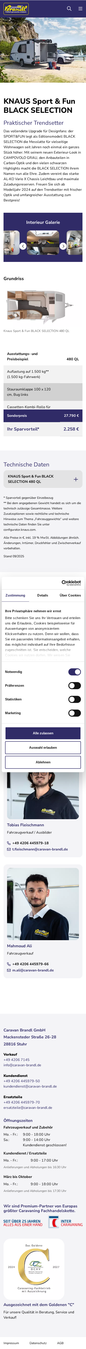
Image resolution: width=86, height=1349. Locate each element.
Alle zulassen (43, 733)
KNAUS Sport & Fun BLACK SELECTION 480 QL (31, 479)
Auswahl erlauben (43, 747)
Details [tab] (42, 595)
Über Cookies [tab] (70, 595)
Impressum (11, 1343)
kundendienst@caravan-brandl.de (30, 1086)
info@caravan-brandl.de (22, 1065)
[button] (22, 246)
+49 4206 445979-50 (22, 1081)
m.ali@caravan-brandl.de (33, 970)
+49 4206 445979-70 (22, 1102)
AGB (60, 1343)
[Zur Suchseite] (69, 9)
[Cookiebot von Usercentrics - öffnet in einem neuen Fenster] (62, 583)
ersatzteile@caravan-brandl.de (28, 1107)
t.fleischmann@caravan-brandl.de (40, 849)
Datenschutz (38, 1343)
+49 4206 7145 (17, 1059)
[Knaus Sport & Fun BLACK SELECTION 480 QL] (43, 305)
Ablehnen (43, 762)
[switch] (74, 685)
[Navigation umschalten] (80, 9)
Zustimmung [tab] (15, 595)
